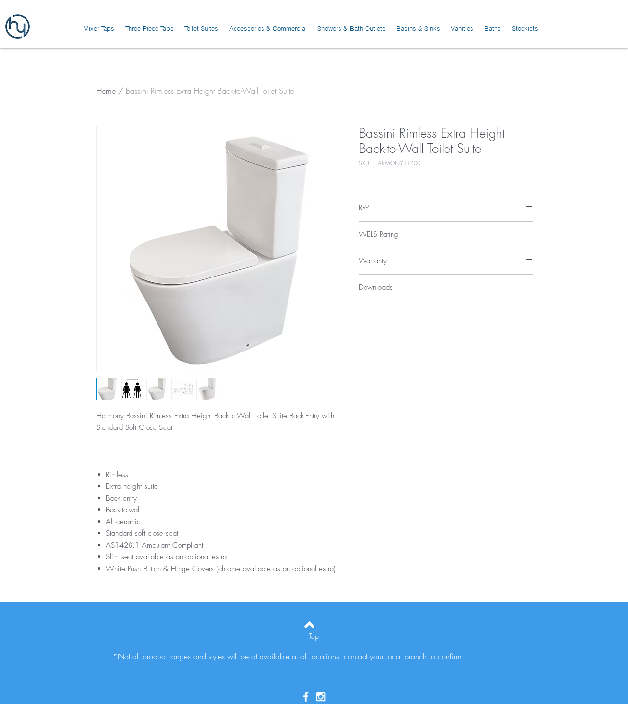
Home (106, 90)
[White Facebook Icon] (305, 696)
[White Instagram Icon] (320, 696)
